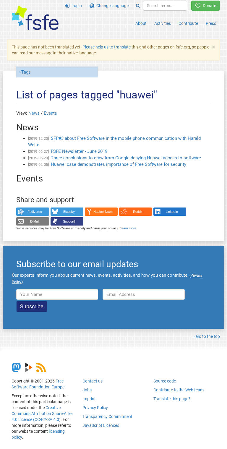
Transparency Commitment (107, 416)
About (141, 23)
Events (50, 113)
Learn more (128, 228)
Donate (208, 5)
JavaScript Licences (100, 425)
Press (211, 23)
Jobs (87, 390)
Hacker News (103, 211)
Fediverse (34, 211)
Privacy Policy (95, 407)
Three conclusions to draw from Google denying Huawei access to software (126, 158)
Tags (26, 72)
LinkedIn (172, 211)
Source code (164, 381)
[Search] (137, 5)
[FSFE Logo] (35, 18)
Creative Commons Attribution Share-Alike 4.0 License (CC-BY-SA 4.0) (42, 413)
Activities (162, 23)
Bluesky (69, 211)
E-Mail (34, 221)
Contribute (188, 23)
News (34, 113)
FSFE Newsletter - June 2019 (79, 151)
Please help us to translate (106, 47)
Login (75, 5)
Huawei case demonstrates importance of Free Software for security (118, 164)
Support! (69, 221)
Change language (111, 5)
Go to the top (208, 336)
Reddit (137, 211)
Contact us (92, 381)
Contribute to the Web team (178, 390)
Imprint (89, 398)
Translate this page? (171, 398)
